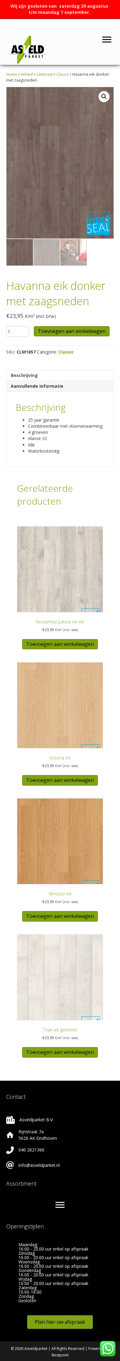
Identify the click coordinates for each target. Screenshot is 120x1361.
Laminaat (45, 74)
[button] (104, 96)
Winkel (27, 74)
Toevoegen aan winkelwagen (72, 331)
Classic (62, 74)
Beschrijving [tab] (24, 375)
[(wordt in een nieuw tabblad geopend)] (27, 49)
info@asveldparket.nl (39, 1165)
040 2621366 (31, 1150)
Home (11, 74)
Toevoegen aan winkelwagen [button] (60, 644)
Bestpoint (60, 1355)
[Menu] (107, 39)
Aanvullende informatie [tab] (37, 386)
